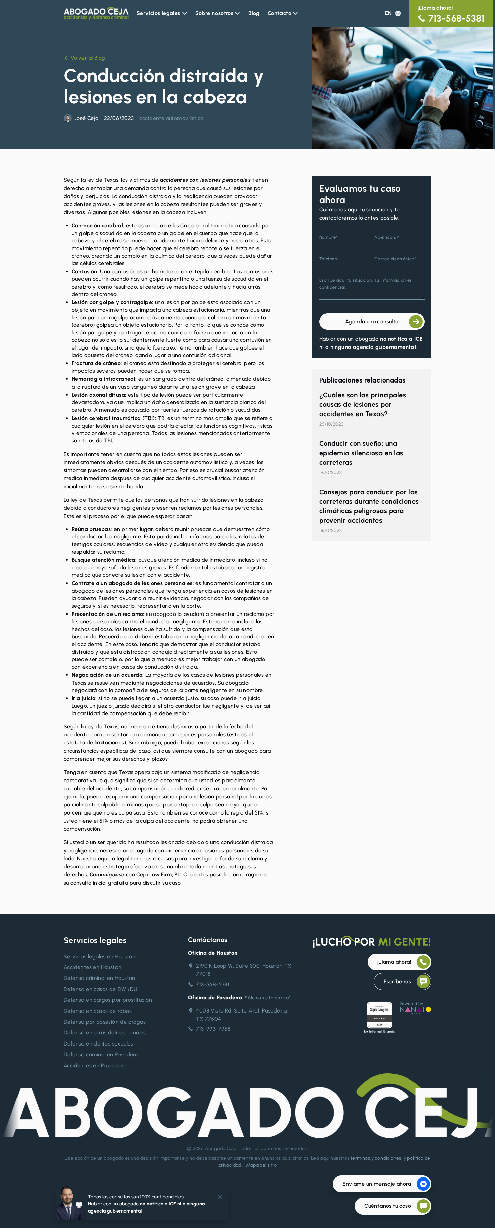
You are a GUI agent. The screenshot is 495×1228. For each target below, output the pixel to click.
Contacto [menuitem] (279, 13)
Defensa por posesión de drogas (105, 1022)
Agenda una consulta (372, 321)
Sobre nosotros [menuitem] (214, 13)
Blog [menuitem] (254, 13)
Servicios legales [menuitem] (158, 13)
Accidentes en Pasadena (95, 1065)
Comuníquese (107, 874)
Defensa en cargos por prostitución (108, 1000)
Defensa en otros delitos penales (105, 1032)
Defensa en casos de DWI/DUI (101, 989)
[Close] (220, 1197)
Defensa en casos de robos (98, 1011)
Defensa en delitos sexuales (98, 1043)
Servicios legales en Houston (99, 956)
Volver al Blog (88, 58)
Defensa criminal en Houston (99, 978)
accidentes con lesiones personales (206, 180)
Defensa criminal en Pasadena (101, 1054)
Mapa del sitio (261, 1165)
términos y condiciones (376, 1158)
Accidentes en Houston (92, 967)
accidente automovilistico (171, 118)
